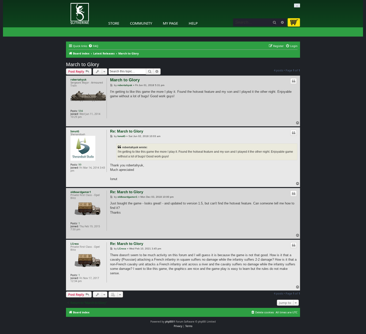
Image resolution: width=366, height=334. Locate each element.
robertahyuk (78, 79)
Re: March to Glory (126, 131)
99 (79, 164)
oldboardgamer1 (80, 192)
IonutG (74, 131)
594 (80, 110)
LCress (74, 243)
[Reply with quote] (293, 81)
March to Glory (82, 64)
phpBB (169, 321)
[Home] (67, 1)
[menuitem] (93, 46)
